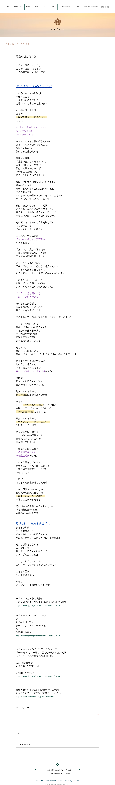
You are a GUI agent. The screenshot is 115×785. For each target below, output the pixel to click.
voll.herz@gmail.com (71, 780)
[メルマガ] (102, 7)
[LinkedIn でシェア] (28, 707)
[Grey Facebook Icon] (105, 7)
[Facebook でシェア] (17, 707)
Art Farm (58, 29)
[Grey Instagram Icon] (108, 7)
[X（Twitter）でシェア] (22, 707)
